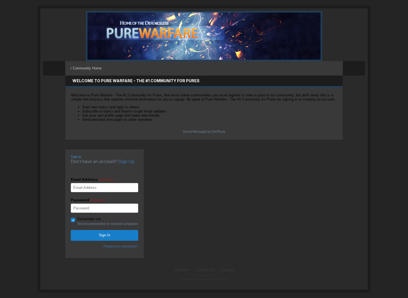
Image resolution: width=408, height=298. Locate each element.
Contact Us (205, 270)
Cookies (227, 270)
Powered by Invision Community (204, 279)
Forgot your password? (121, 246)
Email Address (92, 179)
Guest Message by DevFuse (204, 132)
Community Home (87, 68)
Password (88, 200)
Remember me (89, 219)
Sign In (104, 235)
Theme (181, 270)
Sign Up (126, 161)
